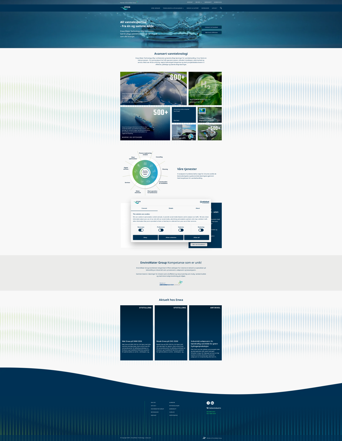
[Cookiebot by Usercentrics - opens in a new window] (201, 202)
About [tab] (198, 208)
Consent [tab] (144, 208)
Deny (145, 237)
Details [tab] (171, 208)
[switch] (161, 230)
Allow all (197, 237)
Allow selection (171, 237)
